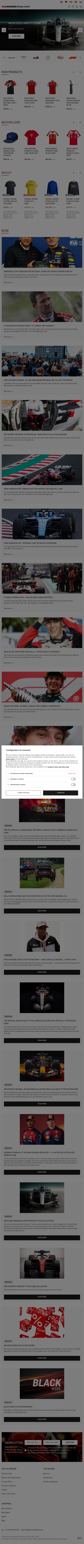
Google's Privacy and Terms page (58, 767)
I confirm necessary (23, 793)
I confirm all (60, 793)
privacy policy (10, 759)
